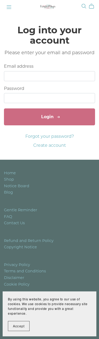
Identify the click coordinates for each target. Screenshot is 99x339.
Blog (8, 192)
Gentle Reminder (20, 210)
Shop (9, 179)
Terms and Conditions (25, 271)
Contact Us (14, 223)
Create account (49, 145)
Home (10, 173)
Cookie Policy (17, 284)
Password (14, 88)
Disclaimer (14, 277)
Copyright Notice (20, 247)
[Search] (84, 6)
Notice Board (16, 186)
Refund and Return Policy (29, 240)
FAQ (8, 216)
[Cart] (93, 6)
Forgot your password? (49, 136)
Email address (19, 66)
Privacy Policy (17, 264)
